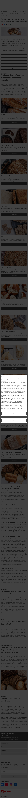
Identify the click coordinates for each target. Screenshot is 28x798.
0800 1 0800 (5, 735)
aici (23, 408)
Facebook (2, 784)
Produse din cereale (13, 13)
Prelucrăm (3, 381)
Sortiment (13, 11)
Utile (2, 746)
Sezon (14, 62)
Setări (14, 413)
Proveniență (14, 59)
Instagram (11, 784)
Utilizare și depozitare (14, 65)
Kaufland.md (4, 11)
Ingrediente (14, 68)
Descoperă (14, 122)
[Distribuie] (2, 25)
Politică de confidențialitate (11, 794)
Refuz (14, 420)
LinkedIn (15, 784)
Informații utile (14, 56)
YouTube (6, 784)
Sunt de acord (14, 417)
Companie (3, 750)
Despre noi (3, 794)
